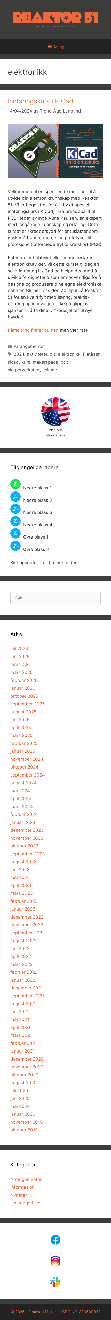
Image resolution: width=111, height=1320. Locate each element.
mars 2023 (21, 893)
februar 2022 (23, 972)
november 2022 (26, 924)
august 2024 (23, 782)
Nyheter (18, 1195)
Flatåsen (92, 354)
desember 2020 (27, 1059)
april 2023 (20, 885)
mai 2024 (20, 790)
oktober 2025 (24, 696)
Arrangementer (29, 346)
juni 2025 (19, 719)
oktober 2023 (24, 845)
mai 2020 (20, 1106)
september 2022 (27, 932)
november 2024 (26, 759)
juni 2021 (19, 1011)
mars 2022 (21, 964)
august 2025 (23, 711)
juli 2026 (19, 648)
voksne (49, 369)
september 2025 (27, 703)
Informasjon (22, 1187)
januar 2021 (22, 1051)
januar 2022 (22, 980)
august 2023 (23, 861)
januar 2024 (22, 822)
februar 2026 (24, 680)
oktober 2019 (24, 1129)
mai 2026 (20, 664)
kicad (13, 362)
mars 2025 (21, 735)
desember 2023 (27, 830)
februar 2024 (24, 814)
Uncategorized (25, 1202)
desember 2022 (26, 917)
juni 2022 (19, 948)
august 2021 (23, 1003)
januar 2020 (22, 1114)
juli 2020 (19, 1090)
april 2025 (20, 727)
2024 (19, 354)
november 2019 (26, 1122)
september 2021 (27, 995)
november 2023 (26, 838)
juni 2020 (20, 1098)
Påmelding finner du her (32, 330)
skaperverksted (24, 369)
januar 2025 (22, 751)
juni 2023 (20, 869)
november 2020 (26, 1066)
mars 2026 (21, 672)
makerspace (45, 362)
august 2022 (23, 940)
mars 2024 (21, 806)
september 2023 (27, 853)
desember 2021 (26, 987)
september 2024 (27, 775)
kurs (25, 362)
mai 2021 (19, 1019)
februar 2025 (23, 743)
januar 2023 (22, 909)
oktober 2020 (24, 1074)
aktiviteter (37, 354)
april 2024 (20, 798)
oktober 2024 (24, 767)
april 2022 (20, 956)
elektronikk (69, 354)
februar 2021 (23, 1043)
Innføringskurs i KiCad (40, 101)
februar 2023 (24, 901)
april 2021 (20, 1027)
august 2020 (23, 1082)
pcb (64, 362)
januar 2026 (22, 688)
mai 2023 (20, 877)
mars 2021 (21, 1035)
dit (52, 354)
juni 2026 (20, 656)
